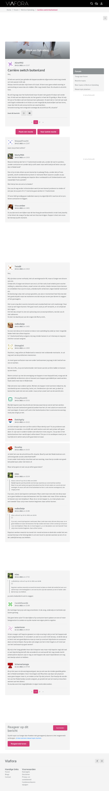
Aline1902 (19, 63)
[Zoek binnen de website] (92, 3)
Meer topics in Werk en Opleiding (87, 85)
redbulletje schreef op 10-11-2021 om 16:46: (26, 581)
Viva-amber (20, 205)
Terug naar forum (81, 76)
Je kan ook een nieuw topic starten (28, 738)
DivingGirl (19, 345)
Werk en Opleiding (27, 10)
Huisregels (26, 772)
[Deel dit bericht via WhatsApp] (24, 113)
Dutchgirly (19, 419)
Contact (8, 777)
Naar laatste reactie (48, 132)
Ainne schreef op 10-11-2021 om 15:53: (24, 481)
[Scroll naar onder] (105, 18)
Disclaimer (26, 774)
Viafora (10, 761)
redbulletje (20, 324)
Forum (16, 10)
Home (9, 10)
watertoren (20, 627)
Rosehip (18, 447)
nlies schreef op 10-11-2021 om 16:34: (24, 515)
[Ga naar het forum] (96, 3)
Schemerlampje (22, 664)
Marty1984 (19, 155)
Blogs (7, 774)
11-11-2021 (19, 630)
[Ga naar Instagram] (102, 761)
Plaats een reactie (26, 132)
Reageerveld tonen (18, 744)
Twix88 (18, 266)
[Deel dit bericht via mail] (29, 113)
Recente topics (80, 81)
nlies (17, 474)
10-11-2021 (19, 65)
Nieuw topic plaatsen (82, 89)
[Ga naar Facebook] (97, 761)
